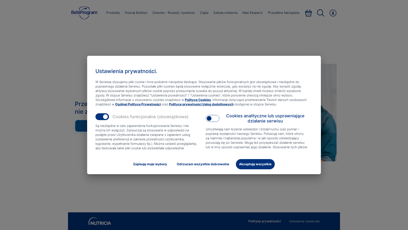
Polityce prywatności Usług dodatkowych (201, 104)
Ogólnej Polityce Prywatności (138, 104)
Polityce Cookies (198, 100)
